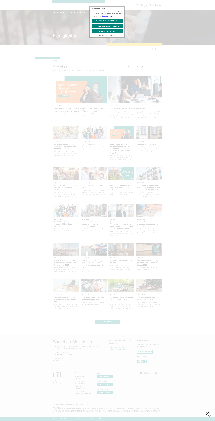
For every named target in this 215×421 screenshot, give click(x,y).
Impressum (112, 35)
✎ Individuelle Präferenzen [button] (107, 31)
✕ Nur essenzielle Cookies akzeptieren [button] (107, 26)
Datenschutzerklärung (107, 16)
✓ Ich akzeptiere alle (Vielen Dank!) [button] (107, 20)
